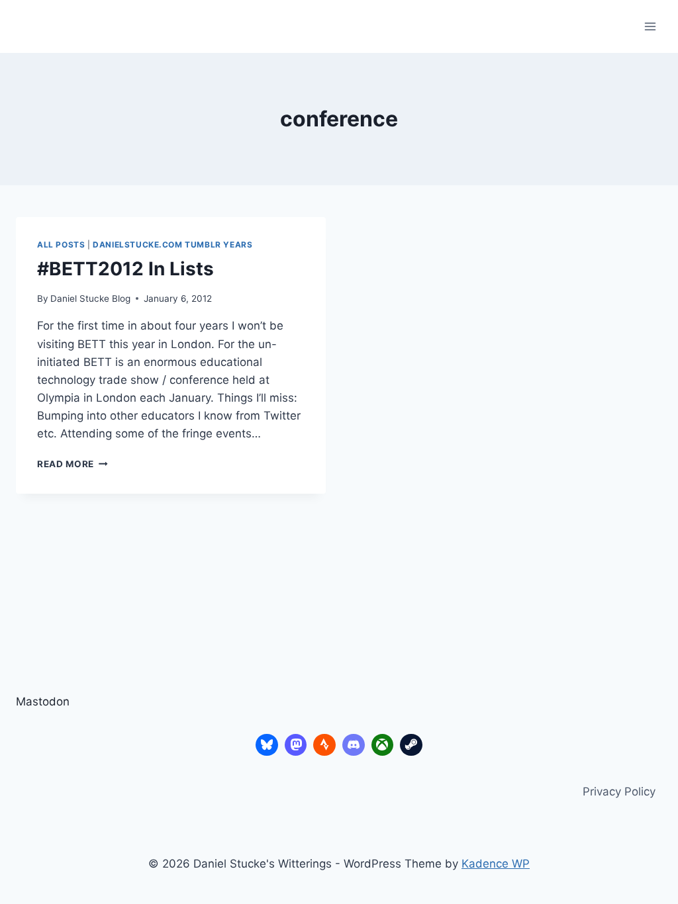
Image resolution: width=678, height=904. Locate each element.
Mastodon (43, 701)
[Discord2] (353, 745)
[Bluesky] (266, 745)
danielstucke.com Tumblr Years (172, 244)
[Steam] (411, 745)
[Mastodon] (296, 745)
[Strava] (324, 745)
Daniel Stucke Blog (90, 298)
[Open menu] (650, 26)
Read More (72, 464)
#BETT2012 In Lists (125, 268)
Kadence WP (495, 863)
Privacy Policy (619, 791)
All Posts (61, 244)
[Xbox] (382, 745)
